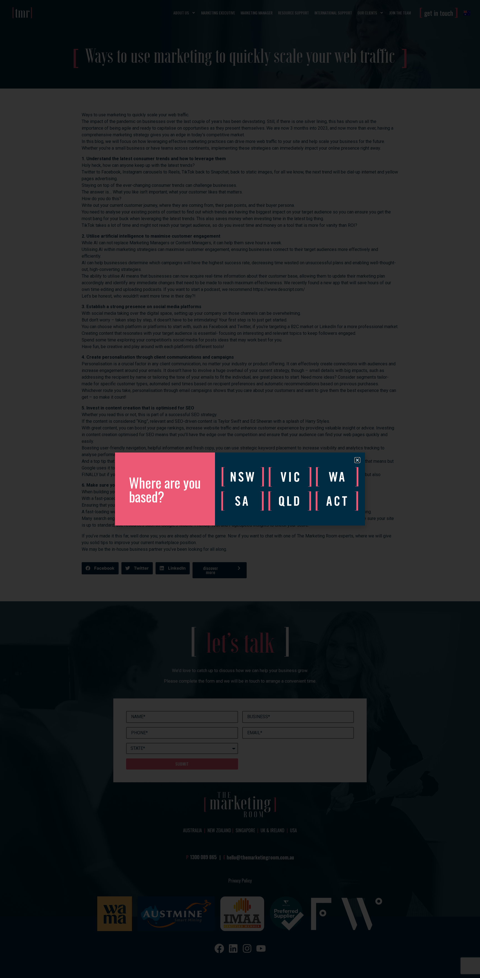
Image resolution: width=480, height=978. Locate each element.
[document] (240, 489)
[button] (357, 460)
